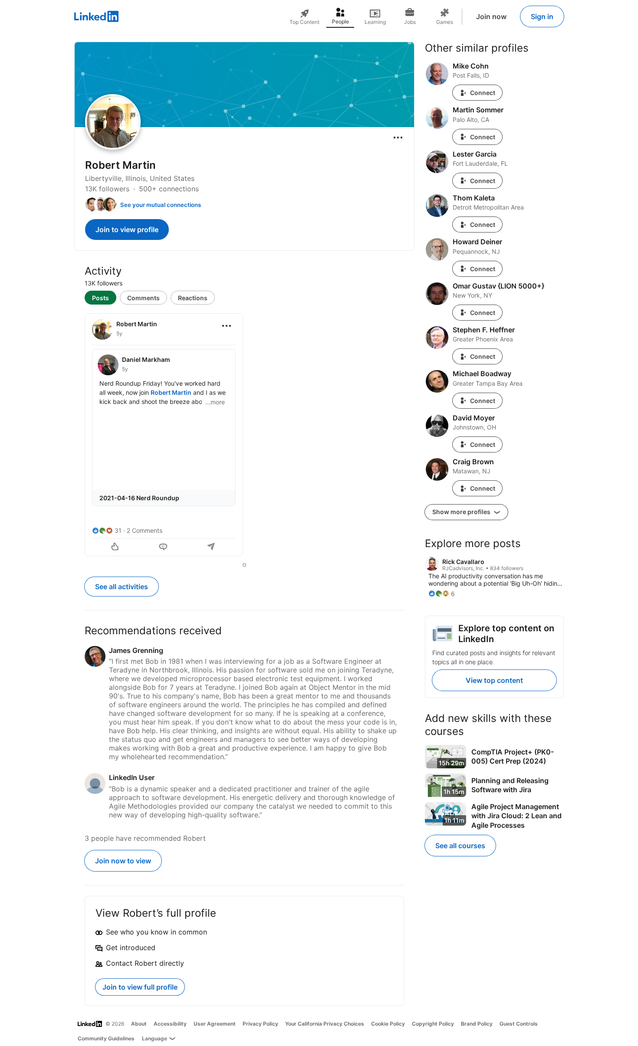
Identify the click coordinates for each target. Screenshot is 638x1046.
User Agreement (215, 1023)
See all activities (121, 586)
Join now (491, 16)
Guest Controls (519, 1023)
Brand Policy (477, 1023)
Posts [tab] (100, 298)
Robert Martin (171, 392)
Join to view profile (126, 229)
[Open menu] (398, 137)
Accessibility (170, 1023)
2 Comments (144, 530)
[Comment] (164, 547)
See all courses (460, 845)
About (139, 1023)
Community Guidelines (106, 1038)
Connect (482, 92)
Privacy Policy (260, 1023)
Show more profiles (462, 511)
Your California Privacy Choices (324, 1023)
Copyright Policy (433, 1023)
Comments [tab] (143, 298)
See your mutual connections (160, 204)
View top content (494, 680)
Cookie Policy (388, 1023)
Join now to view (123, 860)
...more (215, 402)
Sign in (542, 16)
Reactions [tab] (192, 298)
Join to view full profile (140, 987)
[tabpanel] (244, 436)
